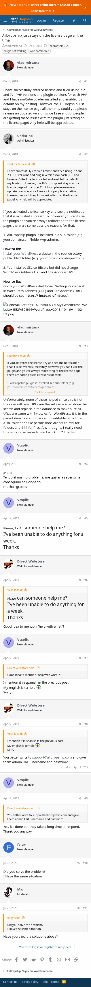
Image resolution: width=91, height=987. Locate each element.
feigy (21, 844)
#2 (86, 154)
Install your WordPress (20, 253)
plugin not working (15, 51)
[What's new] (73, 20)
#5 (86, 518)
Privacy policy (29, 982)
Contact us (10, 982)
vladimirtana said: (18, 164)
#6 (86, 580)
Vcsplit (23, 445)
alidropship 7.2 (59, 46)
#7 (86, 658)
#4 (86, 464)
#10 (85, 863)
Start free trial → (43, 11)
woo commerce (39, 51)
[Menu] (5, 20)
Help (45, 982)
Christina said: (16, 356)
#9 (86, 798)
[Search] (84, 20)
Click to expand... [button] (46, 392)
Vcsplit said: (15, 590)
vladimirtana (13, 46)
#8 (86, 724)
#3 (86, 346)
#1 (86, 81)
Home (55, 982)
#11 (85, 908)
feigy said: (13, 918)
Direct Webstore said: (21, 668)
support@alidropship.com (52, 757)
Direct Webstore (31, 561)
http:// (62, 295)
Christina (25, 135)
